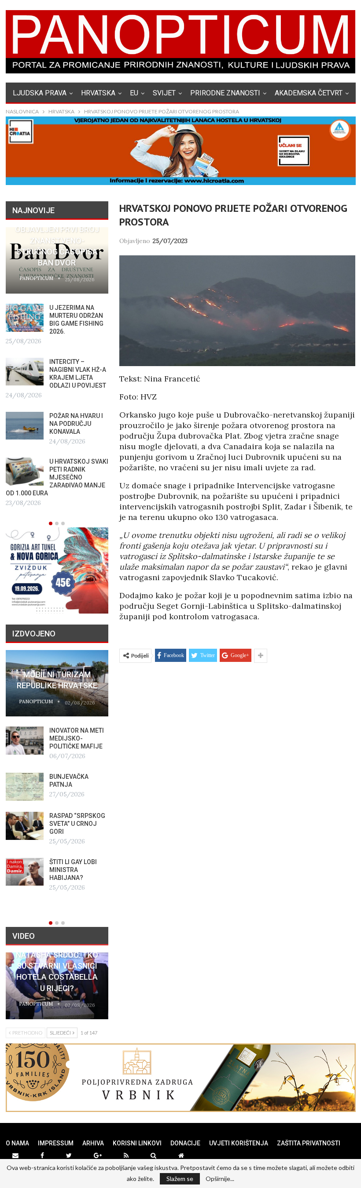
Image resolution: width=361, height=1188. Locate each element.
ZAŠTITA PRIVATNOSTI (308, 1143)
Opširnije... (220, 1179)
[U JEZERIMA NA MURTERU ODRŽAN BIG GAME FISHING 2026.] (25, 318)
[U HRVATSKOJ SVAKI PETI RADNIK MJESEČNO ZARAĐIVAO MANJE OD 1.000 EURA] (25, 472)
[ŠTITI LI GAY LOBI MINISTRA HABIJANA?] (25, 872)
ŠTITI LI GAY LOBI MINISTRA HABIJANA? (73, 869)
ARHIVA (93, 1143)
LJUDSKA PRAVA (39, 93)
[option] (57, 368)
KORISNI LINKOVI (137, 1143)
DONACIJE (185, 1143)
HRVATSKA (98, 93)
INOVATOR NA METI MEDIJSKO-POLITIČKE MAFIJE (76, 738)
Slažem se (179, 1178)
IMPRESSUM (56, 1143)
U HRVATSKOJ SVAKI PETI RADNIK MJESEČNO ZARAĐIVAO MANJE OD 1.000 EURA (57, 477)
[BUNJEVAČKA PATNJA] (25, 787)
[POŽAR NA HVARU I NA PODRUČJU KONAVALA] (25, 426)
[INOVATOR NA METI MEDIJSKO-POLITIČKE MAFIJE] (25, 741)
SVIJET (164, 93)
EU (134, 93)
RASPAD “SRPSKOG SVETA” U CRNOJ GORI (77, 823)
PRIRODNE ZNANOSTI (225, 93)
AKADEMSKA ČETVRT (309, 93)
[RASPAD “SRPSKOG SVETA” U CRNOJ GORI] (25, 826)
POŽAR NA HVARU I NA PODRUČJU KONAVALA (76, 423)
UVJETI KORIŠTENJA (238, 1143)
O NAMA (17, 1143)
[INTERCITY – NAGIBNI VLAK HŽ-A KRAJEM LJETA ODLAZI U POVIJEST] (25, 372)
